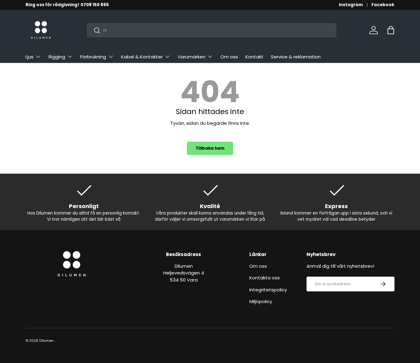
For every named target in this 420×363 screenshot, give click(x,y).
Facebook (382, 5)
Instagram (351, 5)
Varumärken (191, 56)
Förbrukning (93, 56)
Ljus (30, 56)
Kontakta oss (264, 277)
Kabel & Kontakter (142, 56)
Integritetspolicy (268, 289)
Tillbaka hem (210, 148)
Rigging (57, 56)
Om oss (229, 56)
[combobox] (211, 30)
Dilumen (46, 340)
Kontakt (254, 56)
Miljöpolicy (260, 301)
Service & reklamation (296, 56)
